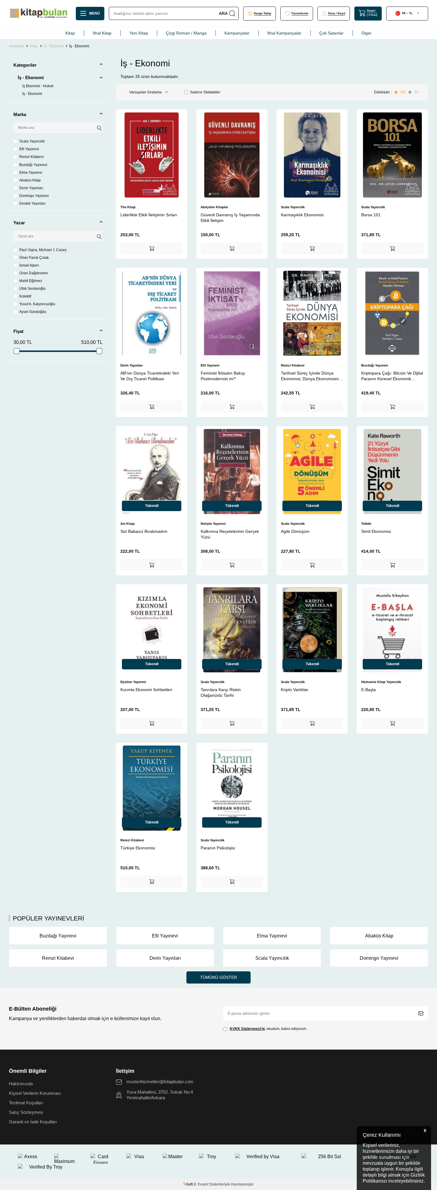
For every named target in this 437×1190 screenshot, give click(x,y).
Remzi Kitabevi (31, 157)
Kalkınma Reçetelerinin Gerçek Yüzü (230, 534)
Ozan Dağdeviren (33, 273)
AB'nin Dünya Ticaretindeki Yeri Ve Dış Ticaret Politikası (149, 376)
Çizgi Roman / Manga (186, 33)
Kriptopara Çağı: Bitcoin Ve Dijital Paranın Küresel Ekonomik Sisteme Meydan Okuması (392, 376)
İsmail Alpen (29, 265)
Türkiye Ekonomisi (137, 847)
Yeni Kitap (138, 33)
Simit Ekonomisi (376, 531)
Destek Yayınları (32, 203)
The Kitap (128, 207)
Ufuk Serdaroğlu (32, 288)
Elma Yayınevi (30, 172)
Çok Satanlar (331, 33)
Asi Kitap (127, 523)
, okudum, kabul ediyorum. (268, 1029)
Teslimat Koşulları (26, 1102)
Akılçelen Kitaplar (214, 207)
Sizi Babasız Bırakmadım (143, 531)
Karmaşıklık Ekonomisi (302, 214)
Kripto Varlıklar (294, 689)
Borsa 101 (371, 214)
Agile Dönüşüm (295, 531)
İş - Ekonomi (54, 46)
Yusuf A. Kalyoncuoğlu (37, 304)
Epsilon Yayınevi (133, 682)
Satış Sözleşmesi (26, 1112)
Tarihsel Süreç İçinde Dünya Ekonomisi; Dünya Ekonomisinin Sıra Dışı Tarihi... (311, 376)
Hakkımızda (21, 1083)
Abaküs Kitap (30, 180)
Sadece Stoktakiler (205, 92)
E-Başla (368, 689)
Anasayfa (16, 46)
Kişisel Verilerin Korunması (35, 1093)
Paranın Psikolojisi (218, 847)
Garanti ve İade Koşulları (33, 1121)
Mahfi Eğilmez (30, 281)
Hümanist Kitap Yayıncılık (381, 682)
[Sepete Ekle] (151, 248)
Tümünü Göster (218, 977)
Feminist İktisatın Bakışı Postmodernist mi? (223, 376)
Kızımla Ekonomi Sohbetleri (146, 689)
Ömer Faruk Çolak (34, 258)
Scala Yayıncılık (32, 141)
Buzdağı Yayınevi (33, 165)
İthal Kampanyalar (284, 33)
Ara (223, 13)
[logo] (38, 13)
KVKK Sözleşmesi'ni (247, 1029)
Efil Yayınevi (29, 149)
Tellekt (366, 523)
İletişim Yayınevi (213, 523)
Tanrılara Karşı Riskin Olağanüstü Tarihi (221, 692)
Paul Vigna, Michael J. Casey (43, 250)
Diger (366, 33)
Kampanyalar (236, 33)
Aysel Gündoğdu (32, 312)
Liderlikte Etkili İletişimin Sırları (148, 214)
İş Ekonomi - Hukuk (38, 86)
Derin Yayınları (31, 188)
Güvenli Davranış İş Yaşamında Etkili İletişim (230, 217)
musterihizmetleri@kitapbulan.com (160, 1081)
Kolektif (25, 296)
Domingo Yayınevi (34, 196)
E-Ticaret (201, 1184)
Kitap (70, 33)
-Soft (188, 1184)
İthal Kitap (102, 33)
